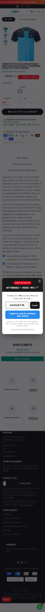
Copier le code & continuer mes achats (22, 314)
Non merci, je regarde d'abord (22, 329)
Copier (35, 305)
